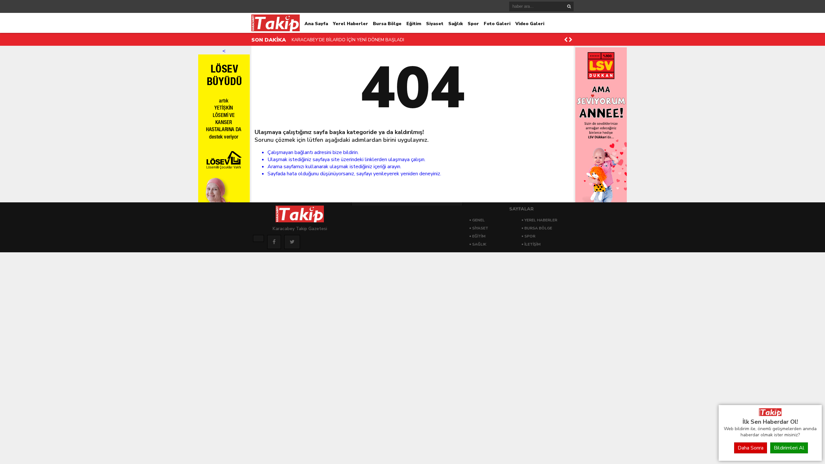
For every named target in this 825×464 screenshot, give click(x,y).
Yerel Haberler (350, 24)
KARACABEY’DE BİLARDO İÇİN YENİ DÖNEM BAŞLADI (348, 40)
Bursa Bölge (387, 24)
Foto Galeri (497, 24)
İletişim (532, 244)
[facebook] (274, 242)
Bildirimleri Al (789, 447)
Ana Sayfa (316, 24)
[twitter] (292, 242)
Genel (478, 220)
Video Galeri (529, 24)
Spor (473, 24)
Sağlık (455, 24)
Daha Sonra (750, 447)
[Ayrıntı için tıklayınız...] (258, 238)
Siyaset (434, 24)
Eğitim (413, 24)
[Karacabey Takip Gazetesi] (770, 414)
